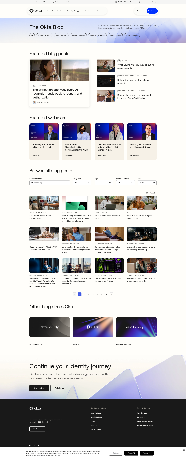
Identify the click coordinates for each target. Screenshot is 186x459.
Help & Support (142, 413)
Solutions (60, 11)
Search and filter (35, 179)
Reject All (131, 453)
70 (106, 294)
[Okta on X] (35, 445)
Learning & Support (74, 11)
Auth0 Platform (96, 417)
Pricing (93, 421)
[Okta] (35, 11)
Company (99, 11)
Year (139, 179)
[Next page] (111, 294)
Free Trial (94, 425)
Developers (89, 11)
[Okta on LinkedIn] (39, 445)
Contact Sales (96, 429)
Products (50, 11)
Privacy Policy (49, 455)
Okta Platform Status (144, 421)
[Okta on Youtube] (30, 445)
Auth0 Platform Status (145, 425)
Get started (141, 11)
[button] (82, 181)
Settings (116, 453)
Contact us (152, 11)
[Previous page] (74, 294)
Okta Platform (96, 413)
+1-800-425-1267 (42, 422)
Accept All (147, 453)
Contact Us (141, 417)
